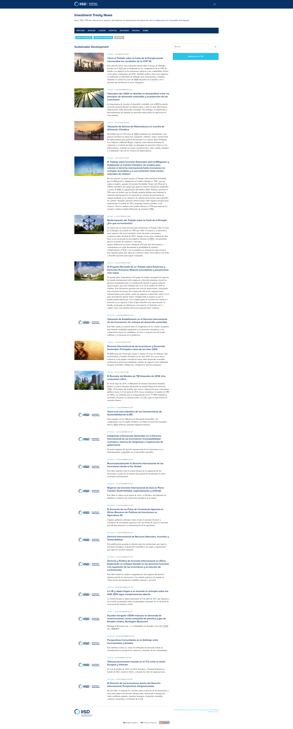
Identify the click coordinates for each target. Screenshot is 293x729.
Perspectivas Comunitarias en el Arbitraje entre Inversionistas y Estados (132, 641)
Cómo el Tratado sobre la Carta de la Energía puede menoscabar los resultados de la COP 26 (135, 60)
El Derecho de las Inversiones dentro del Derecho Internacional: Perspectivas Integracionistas (133, 685)
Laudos (102, 31)
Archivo (136, 31)
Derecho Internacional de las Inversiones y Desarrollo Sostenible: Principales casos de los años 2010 (136, 348)
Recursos (124, 31)
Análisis (91, 31)
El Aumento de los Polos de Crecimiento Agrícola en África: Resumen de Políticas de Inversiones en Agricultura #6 (135, 512)
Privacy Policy (213, 712)
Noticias (81, 31)
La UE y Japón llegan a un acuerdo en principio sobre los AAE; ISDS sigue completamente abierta (137, 593)
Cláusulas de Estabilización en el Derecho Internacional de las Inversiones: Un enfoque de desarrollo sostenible (137, 321)
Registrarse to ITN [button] (195, 56)
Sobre (145, 31)
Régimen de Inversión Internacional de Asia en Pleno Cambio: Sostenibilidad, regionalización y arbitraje (135, 489)
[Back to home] (86, 4)
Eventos (113, 31)
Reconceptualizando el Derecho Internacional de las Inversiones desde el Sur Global (135, 465)
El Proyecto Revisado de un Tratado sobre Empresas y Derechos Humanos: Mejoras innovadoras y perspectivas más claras (138, 269)
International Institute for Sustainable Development (198, 710)
